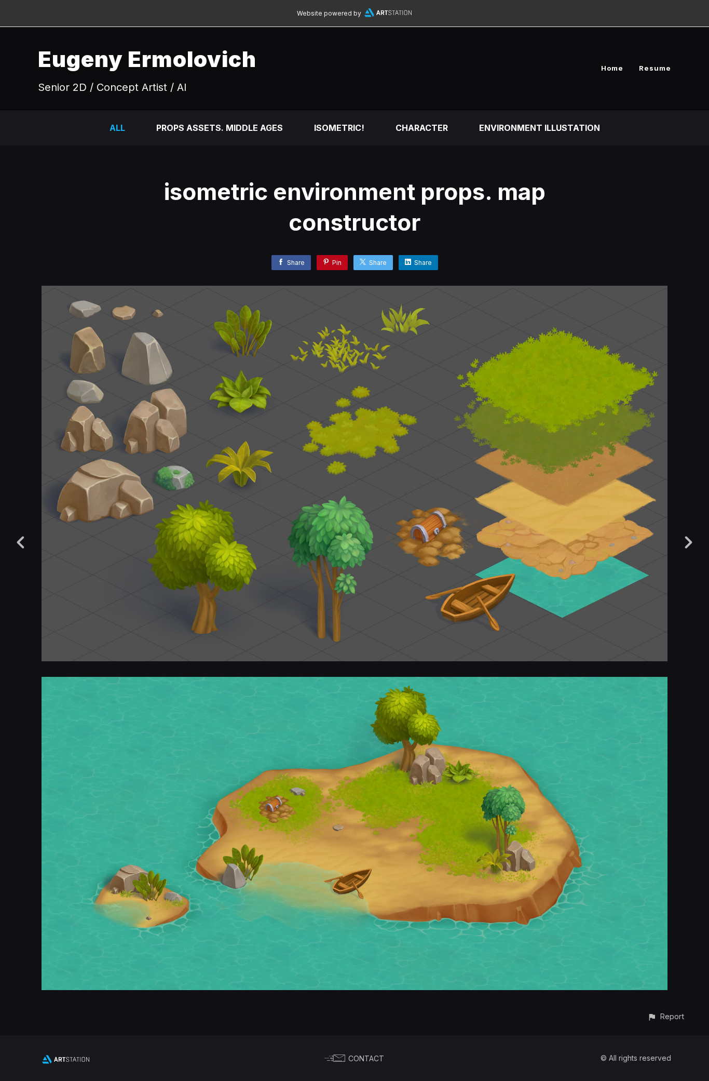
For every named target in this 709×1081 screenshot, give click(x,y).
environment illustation (539, 128)
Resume (655, 68)
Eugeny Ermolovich (147, 59)
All (117, 128)
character (422, 128)
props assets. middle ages (219, 128)
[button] (665, 1016)
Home (612, 68)
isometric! (339, 128)
